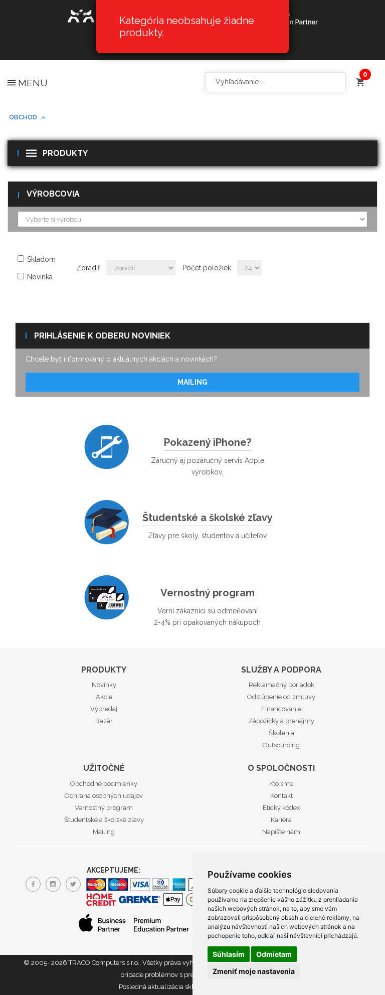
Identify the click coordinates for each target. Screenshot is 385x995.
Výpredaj (103, 709)
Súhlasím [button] (229, 954)
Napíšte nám (281, 832)
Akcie (104, 697)
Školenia (281, 733)
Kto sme (281, 783)
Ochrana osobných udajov (104, 795)
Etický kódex (281, 807)
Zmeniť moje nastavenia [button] (254, 971)
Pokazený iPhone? (207, 442)
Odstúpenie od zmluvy (281, 697)
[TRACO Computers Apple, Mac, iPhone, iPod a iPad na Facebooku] (33, 884)
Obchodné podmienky (103, 783)
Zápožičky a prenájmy (281, 721)
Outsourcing (281, 745)
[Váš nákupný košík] (360, 77)
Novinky (104, 685)
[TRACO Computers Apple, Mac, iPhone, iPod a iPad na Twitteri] (73, 884)
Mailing (192, 382)
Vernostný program (207, 593)
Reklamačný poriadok (281, 685)
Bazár (104, 721)
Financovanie (281, 709)
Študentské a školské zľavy (207, 518)
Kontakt (281, 795)
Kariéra (281, 819)
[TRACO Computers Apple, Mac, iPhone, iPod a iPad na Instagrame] (53, 884)
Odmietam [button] (274, 954)
